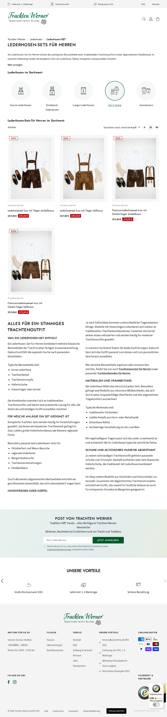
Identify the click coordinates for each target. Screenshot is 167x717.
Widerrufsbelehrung (91, 711)
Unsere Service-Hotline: (20, 639)
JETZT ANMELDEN (108, 540)
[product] (31, 168)
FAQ (143, 4)
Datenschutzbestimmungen (59, 549)
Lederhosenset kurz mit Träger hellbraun (81, 210)
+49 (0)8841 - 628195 (18, 645)
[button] (165, 581)
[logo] (28, 18)
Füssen (50, 639)
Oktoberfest (79, 665)
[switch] (156, 705)
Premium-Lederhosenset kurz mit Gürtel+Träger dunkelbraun (129, 212)
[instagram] (14, 683)
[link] (144, 127)
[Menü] (162, 685)
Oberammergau (54, 645)
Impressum (73, 711)
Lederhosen (36, 39)
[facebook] (9, 683)
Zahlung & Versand (82, 650)
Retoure (77, 655)
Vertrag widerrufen (116, 711)
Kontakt (155, 4)
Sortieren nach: (112, 127)
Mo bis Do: (13, 650)
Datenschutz (58, 711)
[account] (150, 19)
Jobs (75, 660)
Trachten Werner (16, 39)
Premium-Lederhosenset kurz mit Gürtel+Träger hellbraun (25, 305)
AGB (46, 711)
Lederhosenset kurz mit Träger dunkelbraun (31, 210)
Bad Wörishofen (55, 650)
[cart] (157, 19)
